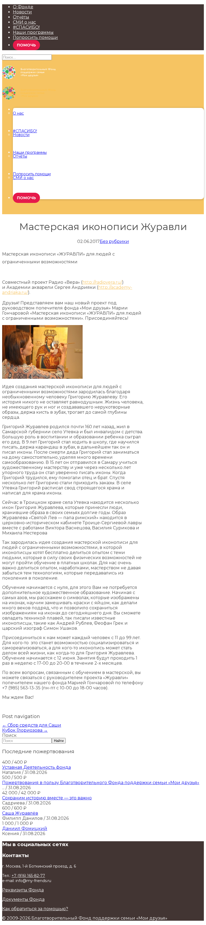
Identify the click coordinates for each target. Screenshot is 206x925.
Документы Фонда (23, 899)
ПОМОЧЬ (26, 45)
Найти (59, 741)
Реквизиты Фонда (23, 890)
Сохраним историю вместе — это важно (47, 797)
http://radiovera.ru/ (102, 282)
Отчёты (21, 17)
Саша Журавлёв (20, 813)
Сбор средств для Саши (31, 725)
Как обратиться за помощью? (35, 908)
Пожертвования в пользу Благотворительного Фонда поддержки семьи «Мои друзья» (100, 782)
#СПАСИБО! (26, 27)
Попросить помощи (35, 37)
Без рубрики (114, 241)
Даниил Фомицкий (24, 828)
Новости (22, 11)
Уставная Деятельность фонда (36, 767)
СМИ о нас (24, 22)
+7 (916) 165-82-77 (28, 875)
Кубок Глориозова (25, 730)
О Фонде (23, 6)
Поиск (9, 735)
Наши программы (33, 32)
